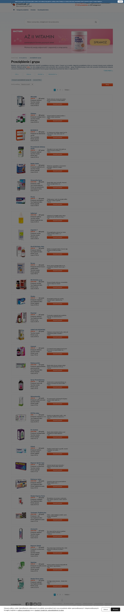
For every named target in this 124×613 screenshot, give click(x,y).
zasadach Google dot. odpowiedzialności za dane (49, 610)
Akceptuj (115, 609)
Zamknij (120, 1)
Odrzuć (106, 609)
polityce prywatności (24, 610)
